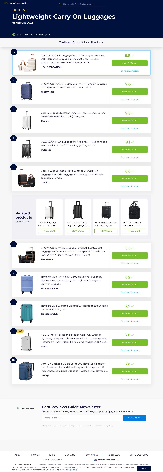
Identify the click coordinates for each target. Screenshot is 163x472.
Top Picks (64, 42)
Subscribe (134, 417)
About (18, 455)
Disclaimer (70, 455)
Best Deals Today (139, 455)
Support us (92, 455)
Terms (52, 455)
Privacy (35, 455)
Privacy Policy (71, 470)
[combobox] (81, 4)
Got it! (144, 468)
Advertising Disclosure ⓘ (52, 459)
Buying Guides (81, 42)
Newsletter (97, 42)
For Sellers (114, 455)
